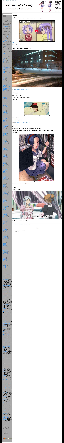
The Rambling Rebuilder (6, 366)
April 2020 (4, 129)
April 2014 (4, 186)
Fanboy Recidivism (6, 72)
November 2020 (5, 125)
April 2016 (4, 163)
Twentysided (5, 413)
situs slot (4, 37)
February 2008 (5, 260)
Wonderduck (5, 396)
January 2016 (5, 164)
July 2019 (4, 136)
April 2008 (4, 258)
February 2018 (5, 149)
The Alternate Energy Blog (7, 290)
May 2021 (4, 120)
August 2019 (5, 135)
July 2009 (4, 242)
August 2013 (5, 195)
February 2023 (5, 106)
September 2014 (5, 180)
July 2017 (4, 151)
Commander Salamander (6, 323)
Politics (4, 85)
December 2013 (5, 191)
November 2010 (5, 228)
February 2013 (5, 202)
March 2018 (5, 148)
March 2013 (5, 201)
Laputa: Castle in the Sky (18, 119)
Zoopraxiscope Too (6, 402)
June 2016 (4, 161)
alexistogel (4, 50)
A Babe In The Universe (6, 275)
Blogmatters (5, 66)
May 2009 (4, 244)
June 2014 (4, 184)
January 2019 (5, 141)
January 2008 (5, 261)
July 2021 (4, 119)
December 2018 (5, 142)
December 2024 (5, 103)
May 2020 (4, 128)
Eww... (4, 71)
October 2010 (5, 229)
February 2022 (5, 112)
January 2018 (5, 150)
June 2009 (4, 243)
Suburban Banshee (6, 379)
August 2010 (5, 230)
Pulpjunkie (4, 375)
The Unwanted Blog (6, 279)
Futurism (4, 73)
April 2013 (4, 200)
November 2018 (5, 143)
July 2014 (4, 183)
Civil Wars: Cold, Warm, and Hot (7, 70)
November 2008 (5, 251)
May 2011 (4, 223)
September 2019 (5, 134)
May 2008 (4, 257)
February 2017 (5, 156)
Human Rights (5, 77)
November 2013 (5, 192)
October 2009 (5, 239)
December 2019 (5, 132)
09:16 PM (21, 89)
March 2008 (5, 259)
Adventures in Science (6, 61)
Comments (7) (24, 122)
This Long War (5, 90)
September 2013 (5, 194)
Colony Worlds (5, 288)
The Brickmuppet (17, 89)
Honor (4, 76)
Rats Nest (4, 369)
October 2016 (5, 158)
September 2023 (5, 105)
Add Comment (27, 89)
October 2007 (5, 265)
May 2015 (4, 171)
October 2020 (5, 126)
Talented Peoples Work (6, 88)
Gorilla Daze (5, 371)
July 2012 (4, 208)
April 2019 (4, 140)
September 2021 (5, 117)
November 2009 (5, 238)
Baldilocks (4, 328)
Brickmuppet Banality (6, 67)
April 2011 (4, 224)
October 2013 (5, 193)
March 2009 (5, 246)
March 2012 (5, 213)
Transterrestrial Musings (6, 285)
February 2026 (5, 98)
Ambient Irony (5, 419)
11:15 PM (21, 183)
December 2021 (5, 114)
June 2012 (4, 209)
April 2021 (4, 121)
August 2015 (5, 169)
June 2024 (4, 104)
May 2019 (4, 139)
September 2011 (5, 220)
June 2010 (4, 231)
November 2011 (5, 217)
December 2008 (5, 250)
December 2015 (5, 165)
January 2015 (5, 176)
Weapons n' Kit (5, 91)
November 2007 (5, 264)
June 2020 (4, 127)
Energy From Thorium (6, 304)
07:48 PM (21, 122)
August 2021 (5, 118)
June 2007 (4, 268)
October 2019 (5, 133)
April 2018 (4, 147)
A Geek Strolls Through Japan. (6, 58)
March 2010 (5, 235)
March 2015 (5, 173)
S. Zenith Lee (38, 181)
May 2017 (4, 154)
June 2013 (4, 198)
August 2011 (5, 221)
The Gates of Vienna (6, 311)
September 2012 (5, 207)
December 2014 (5, 177)
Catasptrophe (5, 68)
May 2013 (4, 199)
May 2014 (4, 185)
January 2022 (5, 113)
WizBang (4, 308)
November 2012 (5, 206)
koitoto (4, 41)
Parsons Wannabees (6, 84)
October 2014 (5, 179)
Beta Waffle (5, 399)
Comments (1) (24, 89)
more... (13, 42)
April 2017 (4, 155)
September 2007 (5, 266)
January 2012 (5, 215)
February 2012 (5, 214)
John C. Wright (5, 357)
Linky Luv (4, 80)
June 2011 (4, 222)
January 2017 (5, 157)
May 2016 (4, 162)
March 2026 (5, 97)
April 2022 (4, 111)
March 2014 (5, 187)
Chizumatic (5, 392)
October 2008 (5, 252)
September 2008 (5, 253)
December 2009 (5, 237)
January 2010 (5, 236)
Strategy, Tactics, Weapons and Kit (7, 87)
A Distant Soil (5, 351)
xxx (3, 20)
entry (10, 25)
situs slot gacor (5, 26)
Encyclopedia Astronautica (7, 277)
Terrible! (4, 89)
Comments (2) (24, 183)
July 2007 (4, 267)
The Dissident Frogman (6, 331)
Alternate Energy (5, 62)
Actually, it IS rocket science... (6, 60)
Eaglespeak (5, 321)
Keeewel (4, 79)
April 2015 (4, 172)
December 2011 (5, 216)
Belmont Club (5, 325)
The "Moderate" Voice (6, 334)
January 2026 (5, 99)
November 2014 (5, 178)
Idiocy (4, 78)
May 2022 (4, 110)
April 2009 (4, 245)
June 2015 (4, 170)
